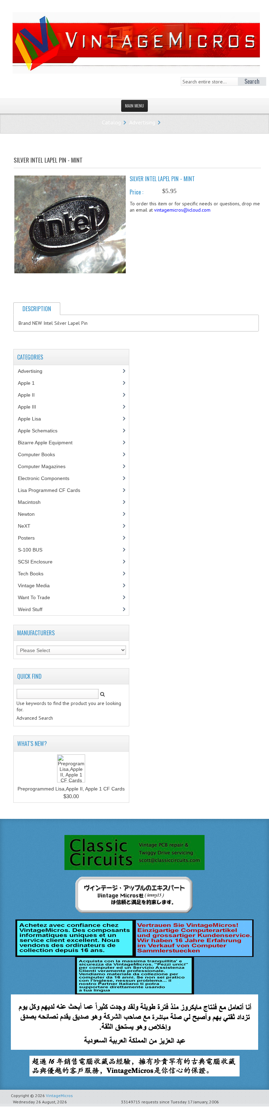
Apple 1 (30, 383)
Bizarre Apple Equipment (49, 442)
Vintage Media (37, 585)
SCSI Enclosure (39, 561)
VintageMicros (59, 1095)
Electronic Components (47, 478)
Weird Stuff (34, 609)
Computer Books (41, 454)
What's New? (32, 743)
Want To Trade (34, 597)
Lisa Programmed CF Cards (53, 490)
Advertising (142, 122)
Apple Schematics (41, 430)
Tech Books (36, 573)
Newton (26, 514)
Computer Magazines (47, 466)
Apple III (31, 407)
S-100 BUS (34, 550)
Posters (30, 538)
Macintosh (33, 502)
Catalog (111, 122)
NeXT (24, 526)
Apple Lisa (34, 419)
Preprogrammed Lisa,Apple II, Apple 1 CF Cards (71, 789)
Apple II (30, 395)
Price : (136, 192)
